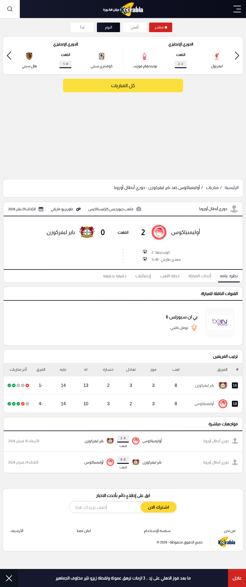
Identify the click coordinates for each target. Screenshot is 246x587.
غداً (82, 27)
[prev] (237, 55)
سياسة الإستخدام (157, 531)
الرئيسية (231, 187)
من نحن (230, 531)
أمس (134, 27)
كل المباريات (123, 85)
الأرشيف (16, 531)
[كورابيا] (123, 9)
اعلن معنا (84, 531)
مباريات (212, 187)
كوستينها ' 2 (161, 252)
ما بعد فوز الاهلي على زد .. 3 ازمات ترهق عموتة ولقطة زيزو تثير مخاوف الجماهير (123, 578)
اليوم (108, 27)
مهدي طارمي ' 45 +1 (166, 259)
